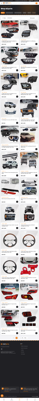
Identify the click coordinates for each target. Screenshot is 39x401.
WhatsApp (36, 0)
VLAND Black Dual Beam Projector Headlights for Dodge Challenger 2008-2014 (10, 147)
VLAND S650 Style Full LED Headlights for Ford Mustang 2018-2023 (9, 41)
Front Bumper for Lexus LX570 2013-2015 (9, 119)
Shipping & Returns (24, 360)
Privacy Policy (23, 364)
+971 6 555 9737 (5, 377)
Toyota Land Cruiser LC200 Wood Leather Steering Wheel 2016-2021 (9, 252)
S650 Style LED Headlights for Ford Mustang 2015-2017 (29, 68)
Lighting (24, 12)
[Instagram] (1, 349)
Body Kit (29, 12)
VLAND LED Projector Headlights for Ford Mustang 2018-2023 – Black (9, 68)
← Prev (13, 337)
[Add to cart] (17, 44)
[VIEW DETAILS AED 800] (29, 266)
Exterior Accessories (9, 12)
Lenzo (37, 396)
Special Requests (4, 366)
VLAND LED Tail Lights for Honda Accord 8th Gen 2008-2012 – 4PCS (10, 331)
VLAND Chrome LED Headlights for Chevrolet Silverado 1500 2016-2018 (29, 173)
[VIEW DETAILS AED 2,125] (10, 135)
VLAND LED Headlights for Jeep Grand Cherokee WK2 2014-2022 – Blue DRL (28, 120)
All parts (3, 12)
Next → (25, 337)
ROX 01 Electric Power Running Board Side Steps (28, 199)
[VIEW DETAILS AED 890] (10, 319)
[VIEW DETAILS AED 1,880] (10, 161)
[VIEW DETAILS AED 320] (29, 135)
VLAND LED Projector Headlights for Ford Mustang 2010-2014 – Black (9, 94)
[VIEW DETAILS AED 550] (10, 187)
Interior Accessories (18, 12)
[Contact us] (2, 395)
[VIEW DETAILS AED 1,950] (29, 108)
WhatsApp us (4, 379)
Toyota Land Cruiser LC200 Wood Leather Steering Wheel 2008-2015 (28, 252)
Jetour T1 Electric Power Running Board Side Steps (10, 173)
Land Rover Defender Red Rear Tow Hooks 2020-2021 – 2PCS (28, 278)
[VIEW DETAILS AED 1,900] (29, 161)
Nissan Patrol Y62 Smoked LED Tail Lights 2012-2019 (28, 331)
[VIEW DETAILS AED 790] (29, 292)
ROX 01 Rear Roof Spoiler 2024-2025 (8, 198)
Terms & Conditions (24, 362)
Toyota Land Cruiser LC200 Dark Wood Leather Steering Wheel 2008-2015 (9, 278)
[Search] (36, 3)
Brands (3, 362)
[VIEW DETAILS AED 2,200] (29, 56)
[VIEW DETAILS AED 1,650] (29, 214)
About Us (3, 360)
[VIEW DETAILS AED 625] (10, 108)
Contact (3, 370)
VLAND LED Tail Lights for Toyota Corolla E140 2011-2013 (28, 304)
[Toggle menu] (2, 3)
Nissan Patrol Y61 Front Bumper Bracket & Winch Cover (28, 147)
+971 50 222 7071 (5, 375)
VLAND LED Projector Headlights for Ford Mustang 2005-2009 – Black (28, 94)
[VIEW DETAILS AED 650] (10, 240)
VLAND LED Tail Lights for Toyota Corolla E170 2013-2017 (9, 304)
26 (22, 337)
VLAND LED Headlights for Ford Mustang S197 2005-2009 (28, 41)
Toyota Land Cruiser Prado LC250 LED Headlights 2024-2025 (28, 225)
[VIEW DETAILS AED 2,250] (10, 82)
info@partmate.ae (5, 381)
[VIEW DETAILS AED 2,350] (10, 30)
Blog (2, 368)
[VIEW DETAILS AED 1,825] (10, 214)
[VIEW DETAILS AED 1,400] (29, 319)
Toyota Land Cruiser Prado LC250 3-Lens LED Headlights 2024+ (10, 225)
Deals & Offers (4, 364)
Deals (34, 12)
